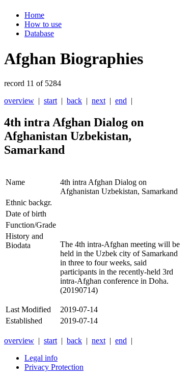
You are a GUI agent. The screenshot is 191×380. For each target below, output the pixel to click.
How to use (43, 24)
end (121, 100)
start (50, 100)
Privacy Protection (54, 367)
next (98, 100)
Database (39, 33)
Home (34, 15)
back (74, 100)
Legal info (41, 358)
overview (19, 100)
